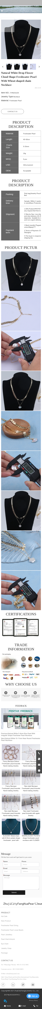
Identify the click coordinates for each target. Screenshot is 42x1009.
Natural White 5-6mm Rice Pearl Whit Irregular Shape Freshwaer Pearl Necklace (18, 734)
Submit (14, 892)
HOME (5, 11)
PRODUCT (14, 11)
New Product (24, 11)
